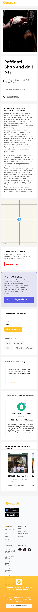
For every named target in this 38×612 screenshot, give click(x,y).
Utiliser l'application (19, 606)
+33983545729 (12, 97)
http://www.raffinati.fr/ (15, 90)
